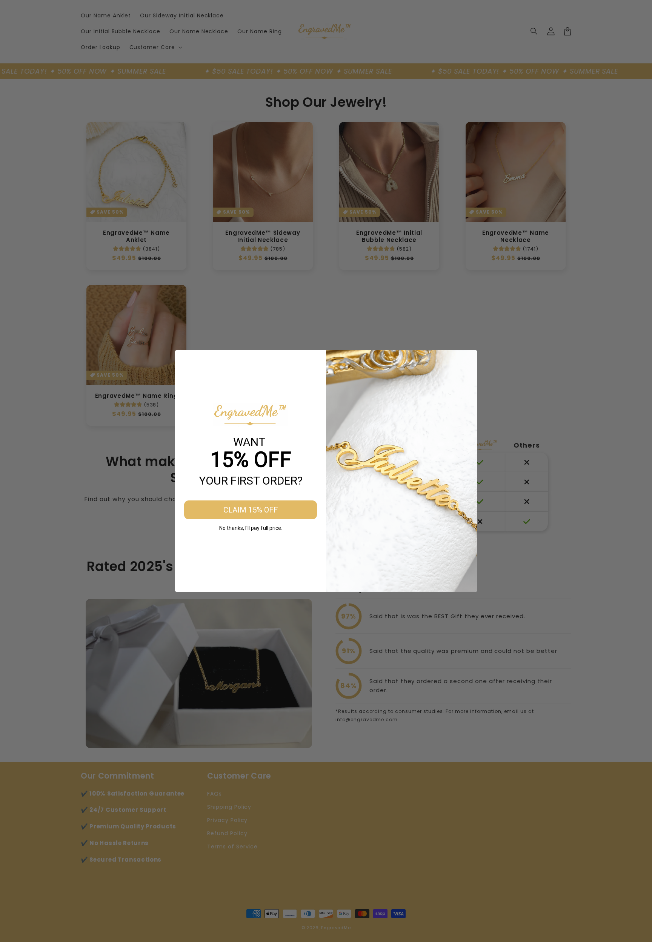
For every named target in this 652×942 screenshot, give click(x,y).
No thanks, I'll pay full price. (250, 528)
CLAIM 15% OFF (250, 509)
